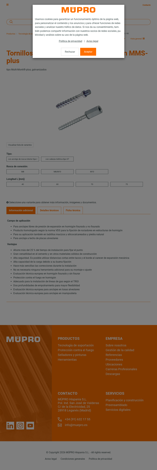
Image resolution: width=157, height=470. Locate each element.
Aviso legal (92, 41)
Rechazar (70, 51)
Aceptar (88, 51)
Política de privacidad (70, 41)
